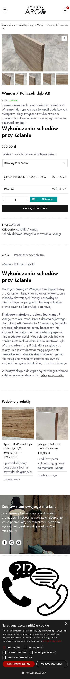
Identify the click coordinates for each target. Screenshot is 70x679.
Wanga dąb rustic (52, 375)
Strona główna (8, 24)
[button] (64, 38)
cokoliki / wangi (26, 24)
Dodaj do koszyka (36, 208)
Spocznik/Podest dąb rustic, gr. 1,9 (17, 446)
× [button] (66, 623)
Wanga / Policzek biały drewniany (49, 446)
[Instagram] (11, 542)
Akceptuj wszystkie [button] (18, 663)
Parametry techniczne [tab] (29, 255)
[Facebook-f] (4, 542)
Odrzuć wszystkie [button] (52, 663)
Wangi (40, 24)
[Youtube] (18, 542)
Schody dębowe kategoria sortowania (26, 234)
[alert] (35, 649)
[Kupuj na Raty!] (43, 199)
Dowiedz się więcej (52, 640)
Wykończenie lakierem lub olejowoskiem (29, 154)
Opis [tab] (5, 255)
